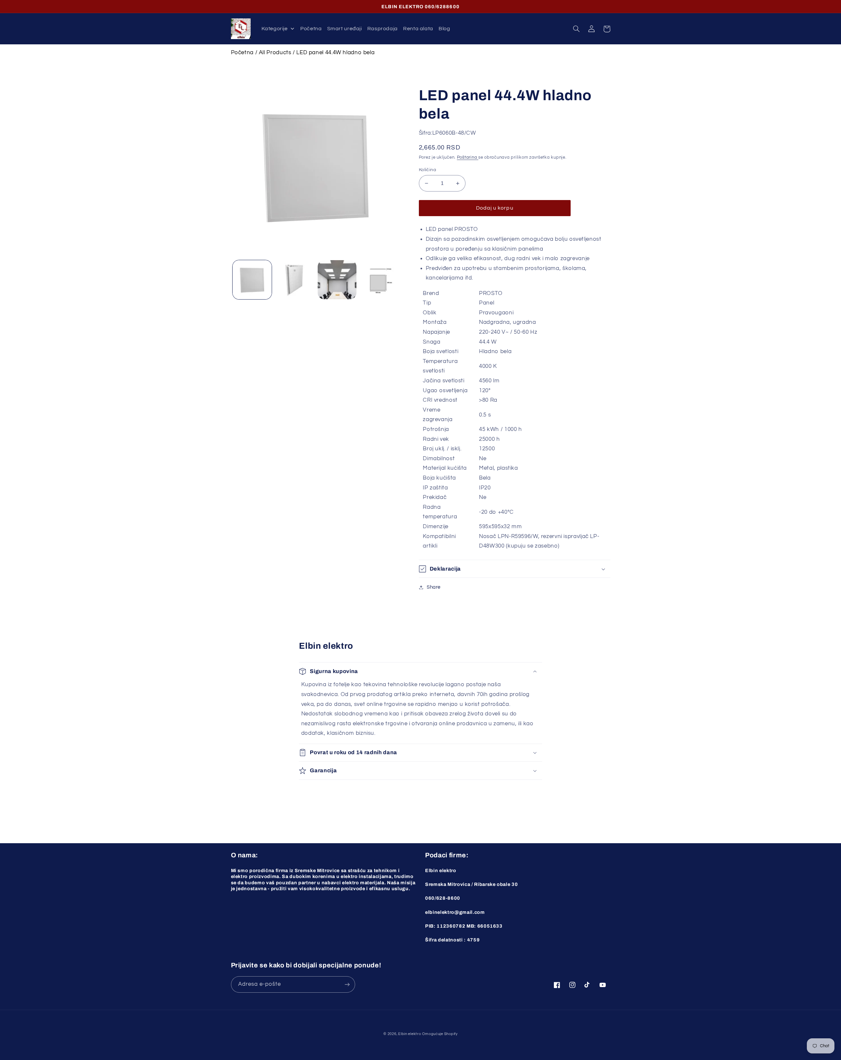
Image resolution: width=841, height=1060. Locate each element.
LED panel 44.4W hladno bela (335, 53)
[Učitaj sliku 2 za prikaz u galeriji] (294, 279)
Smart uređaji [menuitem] (344, 28)
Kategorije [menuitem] (274, 28)
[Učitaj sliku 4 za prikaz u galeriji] (379, 279)
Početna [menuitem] (311, 28)
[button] (576, 28)
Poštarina (467, 157)
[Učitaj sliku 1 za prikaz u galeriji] (252, 279)
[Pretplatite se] (346, 984)
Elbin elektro (409, 1034)
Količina (427, 170)
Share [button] (434, 587)
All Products (275, 53)
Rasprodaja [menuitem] (382, 28)
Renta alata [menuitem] (418, 28)
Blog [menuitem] (444, 28)
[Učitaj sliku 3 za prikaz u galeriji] (337, 279)
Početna (242, 53)
